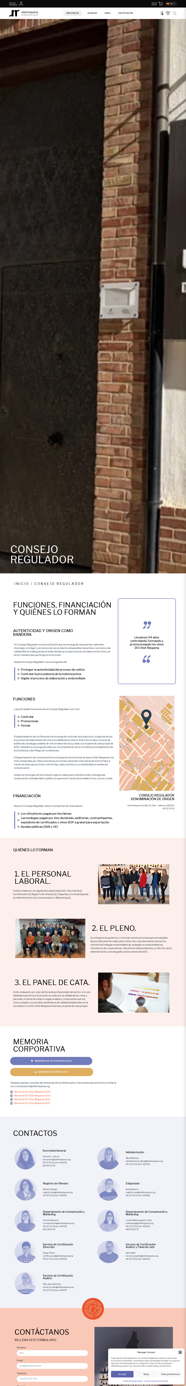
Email (20, 1360)
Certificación (125, 13)
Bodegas (92, 13)
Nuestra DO (73, 13)
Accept (122, 1374)
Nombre (21, 1348)
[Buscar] (175, 13)
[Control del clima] (162, 13)
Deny (146, 1374)
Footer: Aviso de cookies (133, 1381)
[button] (180, 1352)
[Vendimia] (168, 13)
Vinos (107, 13)
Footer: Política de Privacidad (156, 1381)
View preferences (170, 1374)
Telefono (22, 1373)
